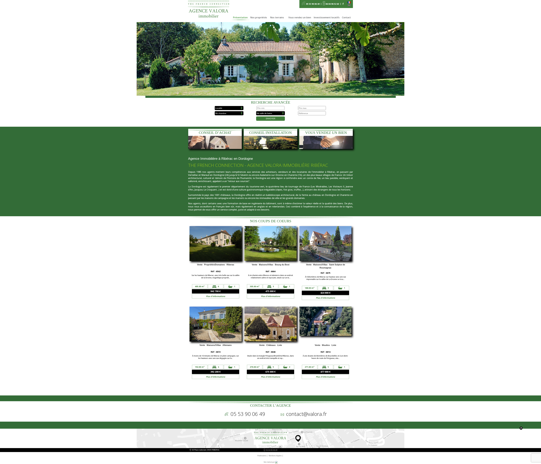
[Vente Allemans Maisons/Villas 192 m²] (215, 324)
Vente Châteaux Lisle (270, 345)
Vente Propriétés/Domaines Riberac (215, 264)
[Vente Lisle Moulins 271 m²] (325, 324)
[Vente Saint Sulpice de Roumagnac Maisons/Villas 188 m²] (325, 244)
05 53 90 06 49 (271, 450)
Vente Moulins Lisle (325, 345)
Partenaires (261, 456)
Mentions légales (275, 456)
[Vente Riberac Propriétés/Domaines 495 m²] (215, 244)
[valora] (209, 10)
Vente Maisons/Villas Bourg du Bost (270, 264)
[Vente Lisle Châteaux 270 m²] (270, 324)
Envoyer (270, 118)
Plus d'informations (215, 296)
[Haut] (521, 428)
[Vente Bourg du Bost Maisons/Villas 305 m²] (270, 244)
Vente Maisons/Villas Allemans (215, 345)
